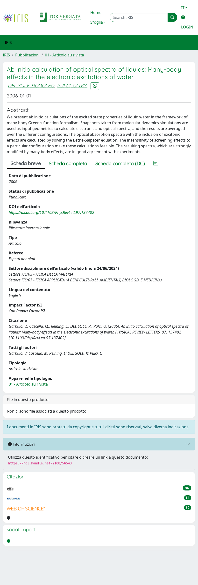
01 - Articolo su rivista (64, 55)
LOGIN (187, 27)
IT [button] (182, 7)
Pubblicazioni (27, 55)
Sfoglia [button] (96, 22)
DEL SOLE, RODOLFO (31, 85)
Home (95, 12)
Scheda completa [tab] (68, 163)
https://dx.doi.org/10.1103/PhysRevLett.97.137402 (51, 212)
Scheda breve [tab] (26, 163)
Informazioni (23, 444)
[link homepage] (17, 17)
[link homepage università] (60, 17)
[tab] (155, 163)
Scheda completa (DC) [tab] (120, 163)
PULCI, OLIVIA (72, 85)
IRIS (6, 55)
